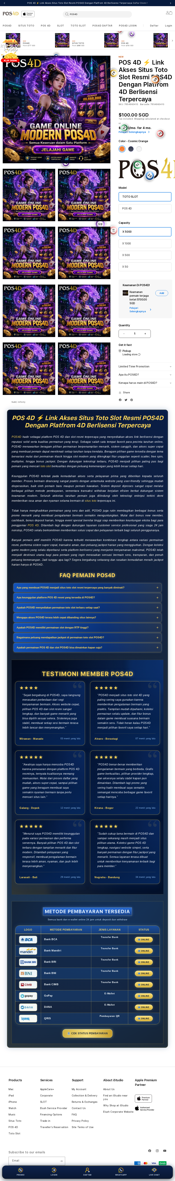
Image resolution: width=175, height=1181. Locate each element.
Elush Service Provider (53, 1108)
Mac (11, 1089)
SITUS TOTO (26, 25)
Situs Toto (15, 1121)
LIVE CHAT (154, 1175)
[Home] (10, 13)
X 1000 (126, 243)
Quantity (124, 325)
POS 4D (46, 25)
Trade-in (45, 1121)
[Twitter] (126, 399)
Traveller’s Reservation (54, 1127)
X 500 (126, 255)
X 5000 (127, 231)
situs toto (91, 500)
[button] (7, 25)
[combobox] (97, 14)
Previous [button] (4, 3)
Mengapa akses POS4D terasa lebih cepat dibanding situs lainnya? (56, 617)
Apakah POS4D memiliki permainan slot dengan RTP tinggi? (53, 627)
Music (12, 1114)
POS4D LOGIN (128, 25)
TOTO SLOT (78, 25)
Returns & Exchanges (85, 1102)
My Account (79, 1089)
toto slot (46, 466)
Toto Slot (14, 1133)
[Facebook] (121, 399)
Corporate (46, 1095)
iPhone (13, 1102)
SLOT (60, 25)
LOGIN (54, 1175)
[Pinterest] (132, 399)
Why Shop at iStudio (115, 1105)
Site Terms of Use (83, 1127)
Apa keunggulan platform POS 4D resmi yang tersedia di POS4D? (56, 597)
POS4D (7, 25)
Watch (12, 1108)
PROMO (20, 1175)
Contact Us (79, 1108)
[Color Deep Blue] (131, 149)
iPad (11, 1095)
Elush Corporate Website (118, 1111)
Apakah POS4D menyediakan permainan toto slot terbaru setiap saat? (58, 607)
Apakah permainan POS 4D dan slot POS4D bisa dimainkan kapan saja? (59, 647)
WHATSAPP (121, 1175)
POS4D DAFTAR (102, 25)
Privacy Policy (80, 1121)
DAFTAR (87, 1175)
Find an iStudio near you (115, 1097)
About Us (109, 1089)
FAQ (74, 1114)
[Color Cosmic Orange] (122, 149)
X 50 (125, 266)
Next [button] (170, 3)
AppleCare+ (47, 1089)
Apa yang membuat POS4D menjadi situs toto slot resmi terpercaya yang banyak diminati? (70, 587)
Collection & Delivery (85, 1095)
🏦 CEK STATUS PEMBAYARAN (87, 1033)
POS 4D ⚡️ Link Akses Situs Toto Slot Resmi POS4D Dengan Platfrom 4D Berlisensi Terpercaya (87, 3)
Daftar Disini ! (140, 3)
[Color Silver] (139, 149)
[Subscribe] (61, 1161)
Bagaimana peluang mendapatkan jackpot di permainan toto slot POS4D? (60, 637)
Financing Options (51, 1114)
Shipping (139, 119)
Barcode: (145, 104)
